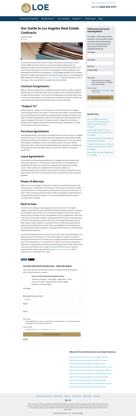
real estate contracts (53, 77)
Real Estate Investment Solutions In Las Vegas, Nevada (88, 357)
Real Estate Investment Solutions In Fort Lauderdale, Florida (90, 373)
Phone (25, 304)
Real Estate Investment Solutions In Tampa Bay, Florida (88, 377)
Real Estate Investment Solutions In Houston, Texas (87, 364)
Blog (100, 18)
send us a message (61, 249)
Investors (76, 18)
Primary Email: (92, 70)
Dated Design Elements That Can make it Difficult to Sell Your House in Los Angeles (100, 132)
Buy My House (47, 18)
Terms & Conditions (39, 329)
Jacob (25, 39)
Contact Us (96, 396)
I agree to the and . (40, 329)
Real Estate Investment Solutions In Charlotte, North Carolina (90, 383)
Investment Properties (29, 18)
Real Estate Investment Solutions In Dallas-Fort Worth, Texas (90, 367)
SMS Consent (27, 319)
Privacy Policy (51, 329)
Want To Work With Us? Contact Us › (104, 3)
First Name (27, 288)
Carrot (81, 413)
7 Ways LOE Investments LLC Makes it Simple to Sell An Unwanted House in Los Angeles (100, 146)
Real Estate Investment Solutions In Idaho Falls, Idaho (88, 360)
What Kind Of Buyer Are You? (33, 296)
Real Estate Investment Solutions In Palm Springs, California (90, 370)
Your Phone (91, 60)
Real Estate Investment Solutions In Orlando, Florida (87, 380)
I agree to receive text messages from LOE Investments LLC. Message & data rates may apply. (102, 82)
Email (25, 311)
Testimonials (90, 18)
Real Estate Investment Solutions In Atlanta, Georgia (87, 387)
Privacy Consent (28, 327)
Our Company (63, 18)
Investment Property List (44, 396)
